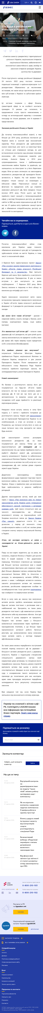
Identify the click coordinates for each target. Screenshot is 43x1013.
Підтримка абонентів (9, 994)
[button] (3, 2)
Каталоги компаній (8, 981)
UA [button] (26, 2)
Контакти (5, 1003)
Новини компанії (7, 975)
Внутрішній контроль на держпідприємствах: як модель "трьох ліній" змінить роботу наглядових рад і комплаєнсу (29, 788)
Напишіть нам (6, 997)
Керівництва (6, 978)
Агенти (4, 952)
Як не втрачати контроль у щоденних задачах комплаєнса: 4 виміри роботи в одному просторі (29, 807)
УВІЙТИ (32, 763)
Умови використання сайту (11, 962)
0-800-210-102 (29, 893)
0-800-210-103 (29, 886)
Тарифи (21, 912)
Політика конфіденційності (11, 959)
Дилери (4, 956)
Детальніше (35, 929)
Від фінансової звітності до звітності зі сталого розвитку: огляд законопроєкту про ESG (29, 861)
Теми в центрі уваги (8, 984)
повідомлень (36, 590)
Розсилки (5, 1000)
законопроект (35, 416)
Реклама (5, 965)
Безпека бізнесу (8, 23)
